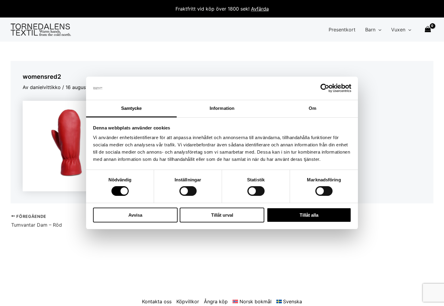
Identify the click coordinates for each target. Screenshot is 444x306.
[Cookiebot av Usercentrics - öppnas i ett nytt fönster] (324, 88)
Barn (370, 30)
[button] (378, 30)
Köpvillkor (187, 301)
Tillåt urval (222, 215)
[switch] (188, 191)
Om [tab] (312, 108)
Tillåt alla (309, 215)
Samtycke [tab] (131, 108)
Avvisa (135, 215)
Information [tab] (222, 108)
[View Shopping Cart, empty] (427, 29)
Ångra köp (216, 301)
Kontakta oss (157, 301)
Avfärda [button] (260, 9)
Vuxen (398, 30)
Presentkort (342, 30)
